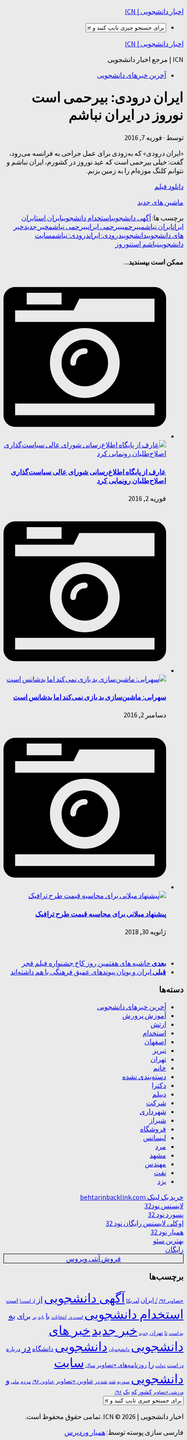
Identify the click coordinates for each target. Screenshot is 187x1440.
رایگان (174, 1249)
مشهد (158, 1155)
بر (34, 1316)
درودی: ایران (105, 235)
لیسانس (154, 1137)
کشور (145, 1392)
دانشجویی (134, 235)
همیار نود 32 (167, 1231)
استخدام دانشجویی (86, 217)
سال (90, 1365)
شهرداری (153, 1111)
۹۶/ (118, 1392)
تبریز (159, 1050)
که (134, 1392)
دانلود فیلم (169, 186)
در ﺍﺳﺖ (175, 1365)
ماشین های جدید (160, 202)
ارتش (158, 1024)
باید (41, 1317)
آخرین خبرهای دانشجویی (131, 75)
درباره (13, 1349)
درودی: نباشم (70, 235)
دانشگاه (42, 1349)
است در (75, 1317)
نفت (160, 1172)
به (12, 1315)
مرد (160, 1146)
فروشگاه (153, 1129)
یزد (161, 1181)
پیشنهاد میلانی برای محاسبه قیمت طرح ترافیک (100, 913)
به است (176, 1333)
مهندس (155, 1163)
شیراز (157, 1120)
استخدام (154, 1033)
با (48, 1316)
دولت (160, 1365)
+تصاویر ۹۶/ (171, 1301)
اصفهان (155, 1041)
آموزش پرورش (144, 1015)
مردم (25, 1381)
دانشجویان (119, 1349)
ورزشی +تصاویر (168, 1392)
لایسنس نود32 (164, 1205)
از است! (27, 1301)
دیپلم (159, 1094)
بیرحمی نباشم (68, 226)
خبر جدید (36, 226)
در (26, 1348)
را (151, 1364)
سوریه (123, 1381)
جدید (143, 1333)
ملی (15, 1382)
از (40, 1299)
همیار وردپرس (84, 1432)
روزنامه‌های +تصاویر (122, 1365)
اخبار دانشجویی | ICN (154, 11)
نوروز (123, 244)
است (12, 1300)
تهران (158, 1059)
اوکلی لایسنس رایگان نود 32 (145, 1223)
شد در (101, 1381)
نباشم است (145, 244)
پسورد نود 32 (166, 1214)
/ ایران (148, 1300)
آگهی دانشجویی (131, 217)
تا (165, 1333)
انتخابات (59, 1317)
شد (112, 1381)
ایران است (49, 217)
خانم (159, 1067)
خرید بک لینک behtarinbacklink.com (132, 1197)
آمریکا (132, 1300)
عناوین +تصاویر (75, 1381)
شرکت (156, 1102)
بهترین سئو (168, 1240)
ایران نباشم (157, 226)
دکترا (159, 1085)
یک (126, 1391)
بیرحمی (131, 226)
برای (24, 1316)
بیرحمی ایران (105, 226)
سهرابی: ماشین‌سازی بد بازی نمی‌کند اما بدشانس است (89, 697)
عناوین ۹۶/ (43, 1381)
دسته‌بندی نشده (144, 1076)
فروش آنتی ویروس (93, 1258)
